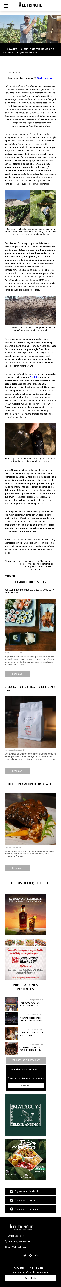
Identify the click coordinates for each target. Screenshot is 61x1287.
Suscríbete (30, 1278)
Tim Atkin (34, 377)
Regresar (16, 72)
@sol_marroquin (44, 78)
